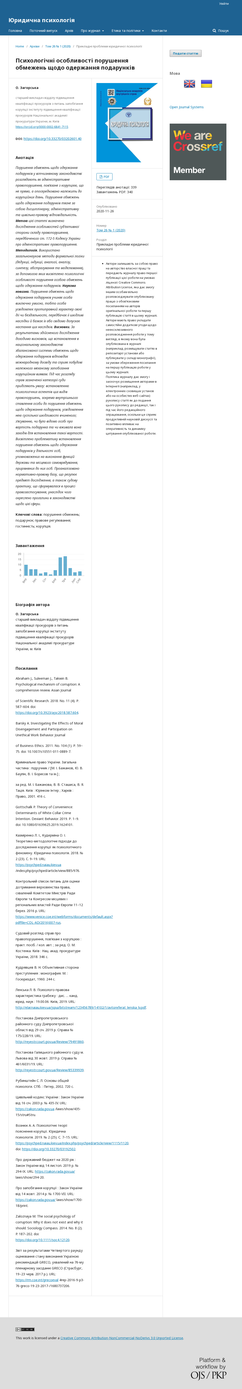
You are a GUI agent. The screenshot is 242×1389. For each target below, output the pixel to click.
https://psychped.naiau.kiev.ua (38, 864)
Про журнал (91, 30)
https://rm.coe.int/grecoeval (37, 1280)
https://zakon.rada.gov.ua (35, 1109)
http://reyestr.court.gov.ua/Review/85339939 (50, 1070)
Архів (69, 30)
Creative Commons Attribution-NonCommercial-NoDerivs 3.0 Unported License (121, 1338)
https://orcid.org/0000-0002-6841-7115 (42, 127)
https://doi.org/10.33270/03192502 (48, 1149)
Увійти (224, 3)
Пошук (223, 30)
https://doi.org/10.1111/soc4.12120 (42, 1240)
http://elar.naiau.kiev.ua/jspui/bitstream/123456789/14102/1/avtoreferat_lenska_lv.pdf (81, 1007)
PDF (106, 177)
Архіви (34, 46)
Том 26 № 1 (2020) (58, 46)
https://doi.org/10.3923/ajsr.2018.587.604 (47, 712)
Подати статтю (185, 53)
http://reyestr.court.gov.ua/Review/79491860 (50, 1041)
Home (20, 46)
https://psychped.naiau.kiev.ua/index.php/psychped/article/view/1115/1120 (72, 1143)
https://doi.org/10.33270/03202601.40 (53, 138)
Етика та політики (126, 30)
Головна (15, 30)
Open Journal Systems (187, 107)
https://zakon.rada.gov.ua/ (55, 1171)
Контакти (159, 30)
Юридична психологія (42, 20)
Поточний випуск (43, 30)
